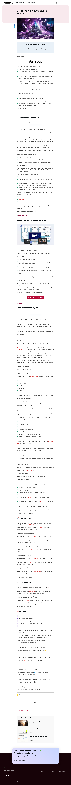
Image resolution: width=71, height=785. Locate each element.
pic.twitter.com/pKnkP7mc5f (29, 701)
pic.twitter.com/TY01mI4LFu (24, 687)
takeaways (37, 623)
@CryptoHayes (34, 669)
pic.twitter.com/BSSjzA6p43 (43, 672)
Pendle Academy (28, 618)
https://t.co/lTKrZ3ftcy (31, 682)
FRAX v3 (28, 621)
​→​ (35, 297)
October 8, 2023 (36, 689)
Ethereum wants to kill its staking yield (38, 736)
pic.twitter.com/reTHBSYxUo (47, 659)
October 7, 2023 (32, 702)
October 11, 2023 (38, 660)
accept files (29, 626)
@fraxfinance (29, 647)
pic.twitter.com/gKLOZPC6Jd (38, 640)
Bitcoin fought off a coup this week (38, 728)
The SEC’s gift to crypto (35, 721)
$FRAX (37, 659)
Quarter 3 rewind (26, 616)
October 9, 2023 (31, 674)
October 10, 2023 (32, 642)
